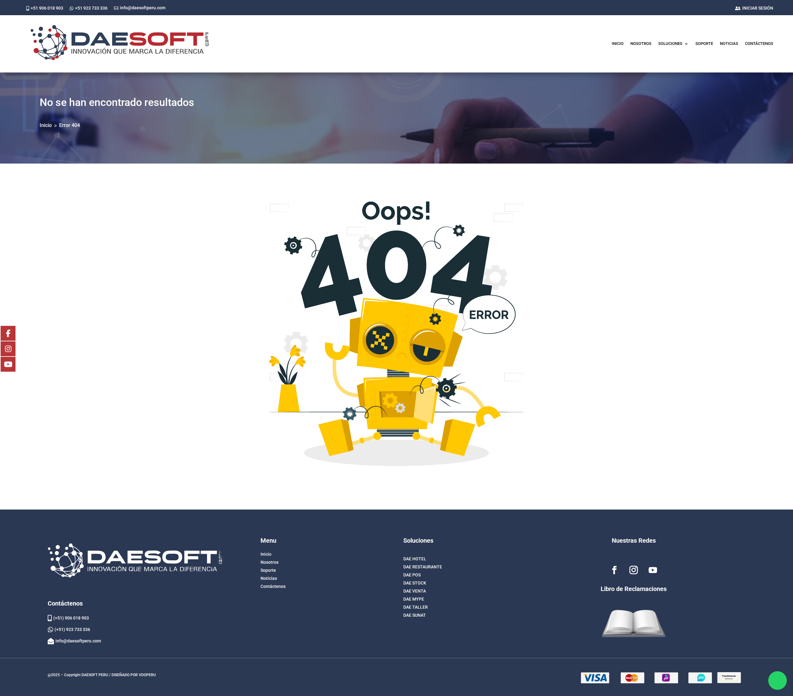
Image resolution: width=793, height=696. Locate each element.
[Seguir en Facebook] (614, 570)
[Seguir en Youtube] (653, 570)
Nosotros (640, 43)
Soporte (704, 43)
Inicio (618, 43)
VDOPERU (147, 675)
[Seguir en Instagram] (633, 570)
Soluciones (670, 43)
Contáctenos (759, 43)
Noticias (729, 43)
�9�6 (777, 680)
